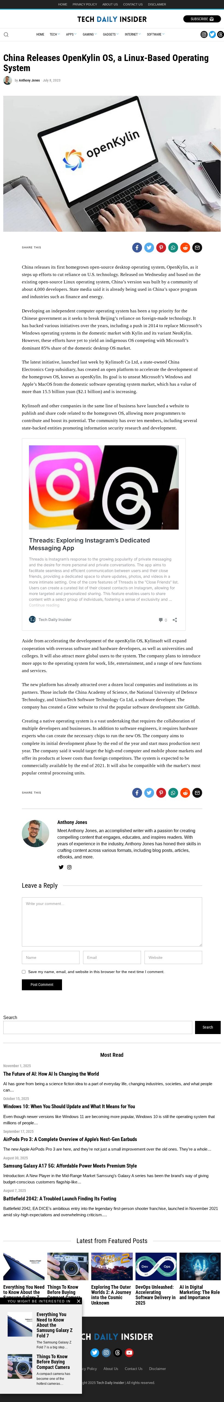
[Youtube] (129, 1352)
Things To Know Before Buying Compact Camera (53, 1362)
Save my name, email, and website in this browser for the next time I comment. (96, 972)
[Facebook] (137, 247)
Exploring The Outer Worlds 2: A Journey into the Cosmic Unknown (111, 1295)
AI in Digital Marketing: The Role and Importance (199, 1292)
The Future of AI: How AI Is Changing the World (51, 1074)
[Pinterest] (161, 247)
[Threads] (220, 34)
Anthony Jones (29, 80)
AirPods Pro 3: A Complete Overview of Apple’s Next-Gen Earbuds (70, 1139)
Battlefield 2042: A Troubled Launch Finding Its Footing (59, 1198)
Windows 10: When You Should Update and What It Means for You (69, 1106)
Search (10, 1017)
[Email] (197, 247)
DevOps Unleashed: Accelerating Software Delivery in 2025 (155, 1295)
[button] (6, 34)
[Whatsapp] (173, 247)
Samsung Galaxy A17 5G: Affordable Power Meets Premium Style (70, 1166)
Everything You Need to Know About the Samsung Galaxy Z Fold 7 (55, 1325)
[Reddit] (185, 247)
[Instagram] (204, 34)
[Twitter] (212, 34)
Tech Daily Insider (110, 1383)
